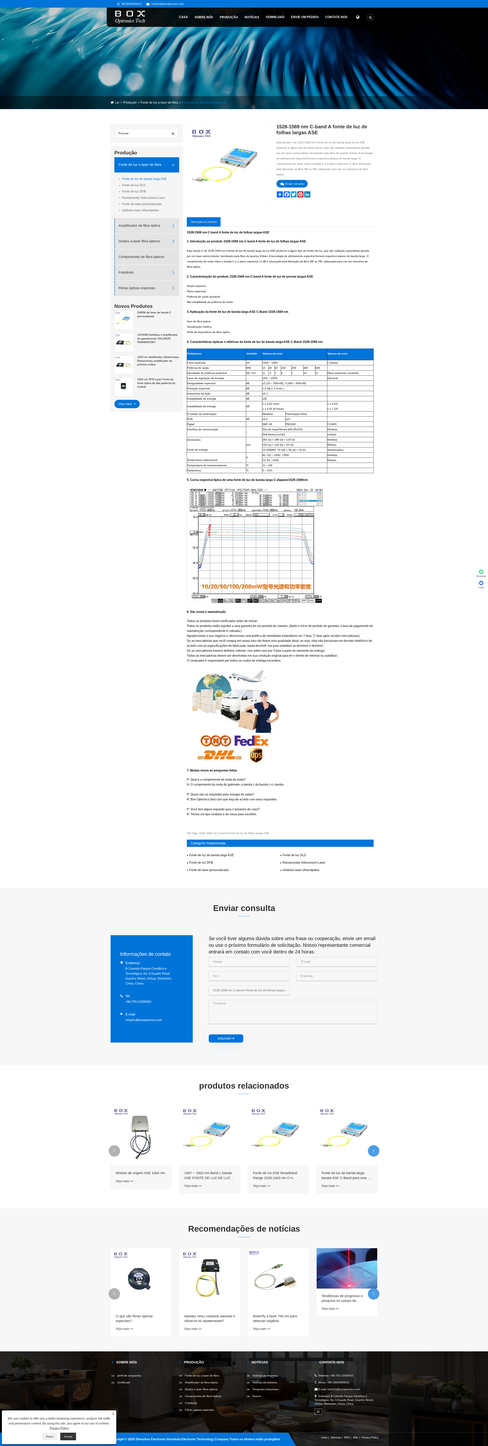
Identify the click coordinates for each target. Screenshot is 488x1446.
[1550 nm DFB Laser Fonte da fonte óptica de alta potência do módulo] (124, 386)
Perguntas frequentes (266, 1389)
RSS (346, 1437)
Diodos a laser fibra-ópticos (139, 241)
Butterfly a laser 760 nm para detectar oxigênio (206, 1318)
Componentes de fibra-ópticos (141, 257)
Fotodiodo (126, 273)
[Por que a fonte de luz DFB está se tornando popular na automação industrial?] (347, 1278)
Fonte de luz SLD (134, 185)
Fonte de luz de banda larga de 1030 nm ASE (345, 1175)
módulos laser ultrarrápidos (140, 210)
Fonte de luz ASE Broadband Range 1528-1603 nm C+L (206, 1175)
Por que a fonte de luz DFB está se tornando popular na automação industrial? (346, 1318)
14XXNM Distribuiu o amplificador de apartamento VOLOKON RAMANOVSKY (157, 338)
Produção (229, 17)
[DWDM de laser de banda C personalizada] (124, 320)
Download (275, 17)
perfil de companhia (129, 1375)
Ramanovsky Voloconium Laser (143, 197)
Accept (68, 1436)
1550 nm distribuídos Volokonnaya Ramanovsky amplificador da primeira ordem (158, 360)
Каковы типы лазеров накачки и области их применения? (141, 1318)
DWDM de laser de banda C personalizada (154, 314)
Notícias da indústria (265, 1382)
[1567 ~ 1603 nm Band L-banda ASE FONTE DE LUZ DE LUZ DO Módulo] (141, 1135)
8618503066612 (132, 3)
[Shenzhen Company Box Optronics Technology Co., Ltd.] (130, 16)
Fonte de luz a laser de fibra (159, 102)
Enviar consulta (294, 183)
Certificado (123, 1382)
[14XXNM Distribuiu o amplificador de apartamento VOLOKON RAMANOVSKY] (124, 342)
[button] (114, 1151)
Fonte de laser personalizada (141, 204)
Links (324, 1437)
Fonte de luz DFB (134, 191)
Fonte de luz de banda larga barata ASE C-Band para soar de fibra (278, 1175)
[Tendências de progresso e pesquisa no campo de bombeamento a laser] (278, 1268)
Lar (117, 102)
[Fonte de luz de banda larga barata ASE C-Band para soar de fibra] (278, 1135)
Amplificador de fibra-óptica (139, 226)
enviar (226, 1038)
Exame (257, 1396)
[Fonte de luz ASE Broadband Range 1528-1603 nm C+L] (209, 1135)
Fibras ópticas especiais (137, 288)
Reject (50, 1436)
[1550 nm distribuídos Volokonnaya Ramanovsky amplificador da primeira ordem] (124, 364)
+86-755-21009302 (138, 1001)
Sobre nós (204, 17)
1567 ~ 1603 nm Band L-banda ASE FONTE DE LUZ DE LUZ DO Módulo (139, 1175)
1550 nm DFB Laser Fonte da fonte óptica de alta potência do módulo (156, 383)
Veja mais (126, 404)
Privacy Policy (370, 1437)
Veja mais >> (124, 1185)
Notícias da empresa (265, 1375)
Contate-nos (336, 17)
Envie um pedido (305, 17)
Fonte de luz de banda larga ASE (204, 102)
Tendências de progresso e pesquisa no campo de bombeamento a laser (273, 1298)
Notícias (252, 17)
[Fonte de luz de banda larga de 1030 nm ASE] (347, 1135)
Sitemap (336, 1437)
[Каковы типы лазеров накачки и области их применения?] (141, 1278)
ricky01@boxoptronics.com (167, 3)
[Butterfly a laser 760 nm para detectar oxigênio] (209, 1278)
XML (355, 1437)
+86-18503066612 (338, 1382)
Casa (183, 17)
